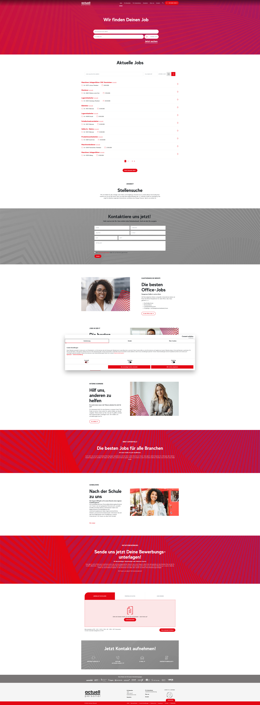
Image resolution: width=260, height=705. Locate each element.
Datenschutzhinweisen (119, 353)
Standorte (145, 3)
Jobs (121, 3)
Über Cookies (172, 341)
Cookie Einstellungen (144, 703)
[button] (172, 3)
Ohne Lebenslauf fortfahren (167, 630)
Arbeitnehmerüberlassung (151, 691)
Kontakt (158, 3)
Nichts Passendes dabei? (130, 170)
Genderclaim (170, 700)
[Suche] (163, 3)
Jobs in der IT (130, 693)
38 (132, 161)
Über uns (152, 3)
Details (130, 341)
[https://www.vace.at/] (171, 680)
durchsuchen (130, 619)
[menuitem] (121, 3)
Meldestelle (172, 703)
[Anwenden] (173, 74)
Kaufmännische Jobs (131, 694)
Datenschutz (153, 703)
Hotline (117, 662)
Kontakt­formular (166, 661)
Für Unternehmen (137, 3)
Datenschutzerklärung (78, 354)
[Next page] (134, 161)
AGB (128, 703)
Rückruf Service (93, 661)
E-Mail (141, 661)
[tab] (100, 596)
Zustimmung (87, 341)
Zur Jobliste (94, 421)
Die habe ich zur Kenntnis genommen (112, 252)
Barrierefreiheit (134, 703)
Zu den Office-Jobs (147, 313)
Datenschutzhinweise (103, 252)
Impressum (160, 703)
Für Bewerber (127, 3)
